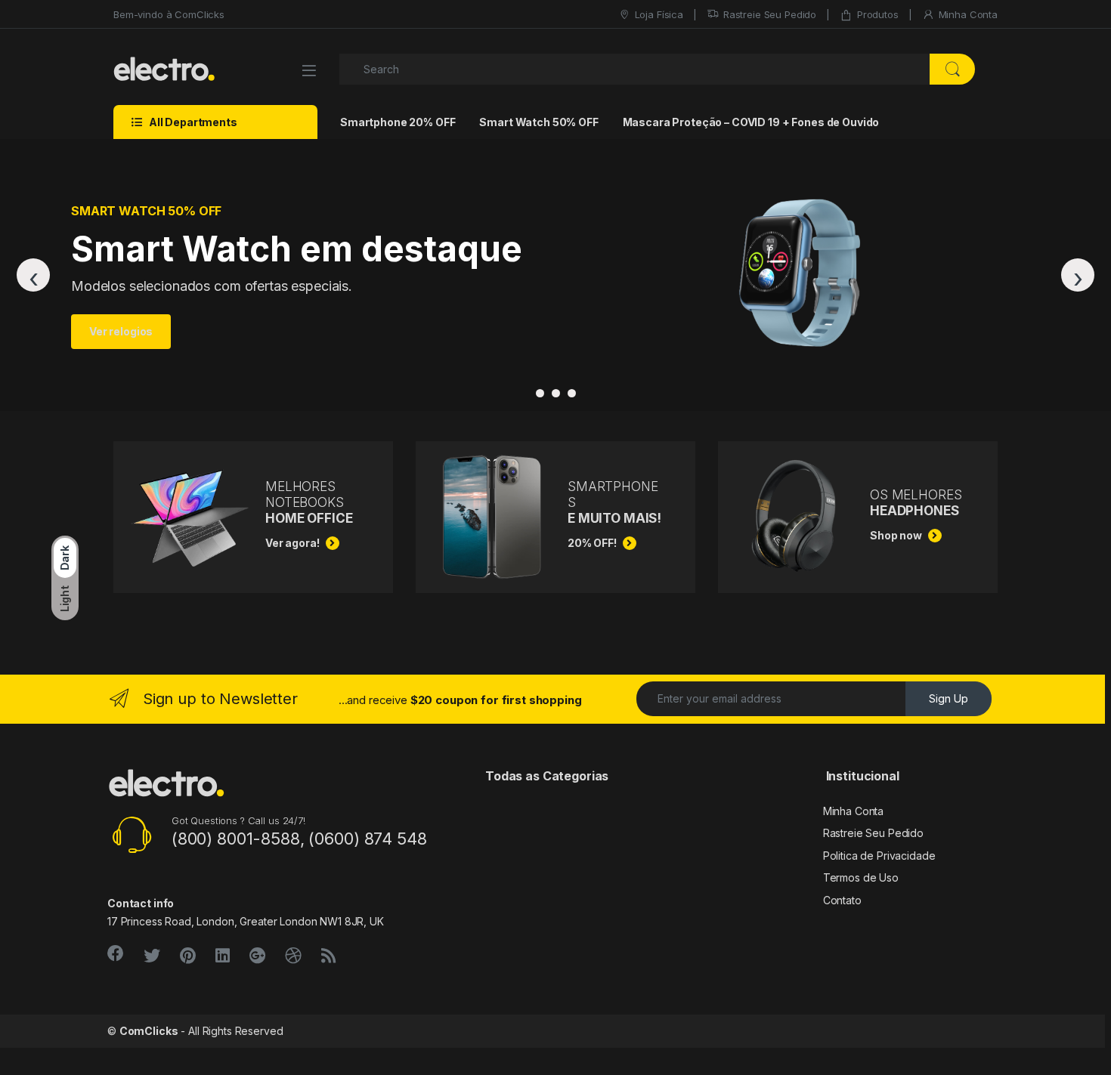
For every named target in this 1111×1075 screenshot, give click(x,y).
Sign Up (948, 698)
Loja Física (659, 14)
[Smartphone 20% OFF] (540, 393)
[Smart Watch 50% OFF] (556, 393)
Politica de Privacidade (879, 855)
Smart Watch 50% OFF (538, 122)
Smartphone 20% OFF (397, 122)
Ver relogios (121, 331)
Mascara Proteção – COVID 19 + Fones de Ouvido (751, 122)
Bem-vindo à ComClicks (168, 14)
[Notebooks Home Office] (572, 393)
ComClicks (148, 1030)
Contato (842, 900)
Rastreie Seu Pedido (769, 14)
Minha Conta (968, 14)
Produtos (878, 14)
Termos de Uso (861, 877)
